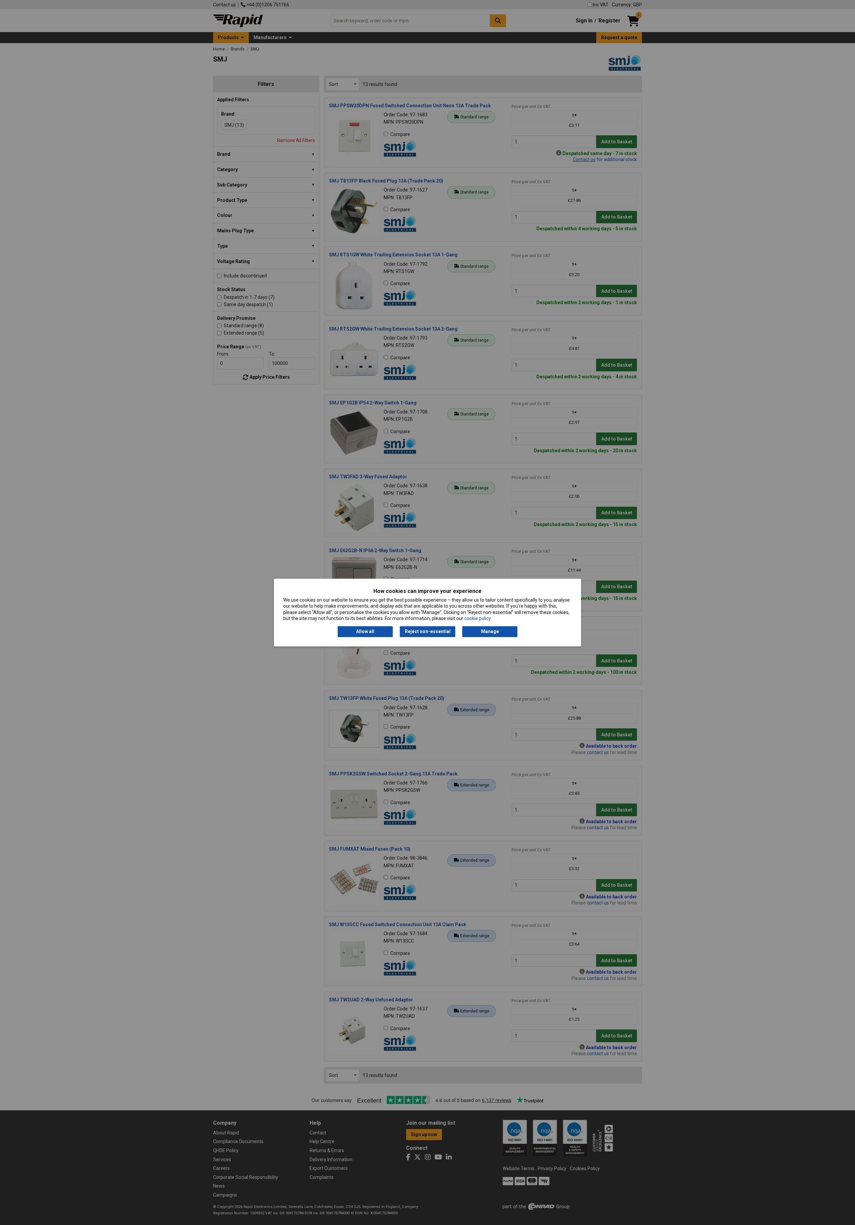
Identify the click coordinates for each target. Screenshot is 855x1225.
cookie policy (477, 618)
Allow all (365, 631)
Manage (490, 631)
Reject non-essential (428, 631)
